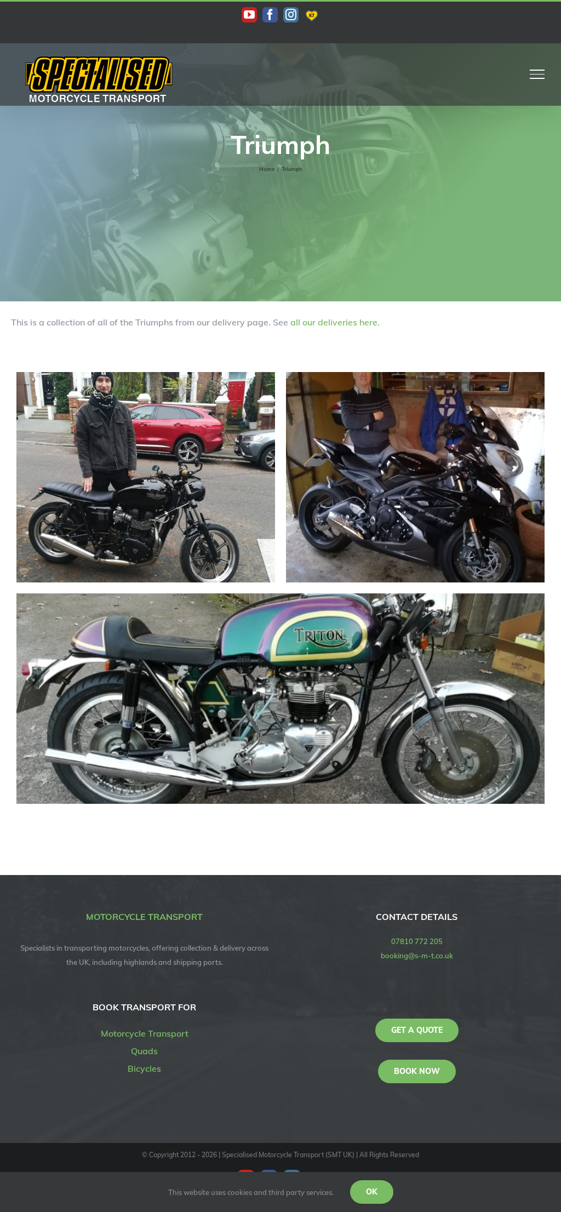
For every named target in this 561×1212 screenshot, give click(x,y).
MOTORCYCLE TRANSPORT (144, 916)
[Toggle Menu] (537, 74)
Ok (371, 1192)
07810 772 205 (417, 941)
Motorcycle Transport (144, 1033)
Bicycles (144, 1068)
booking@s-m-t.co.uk (417, 955)
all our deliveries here (333, 322)
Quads (144, 1050)
